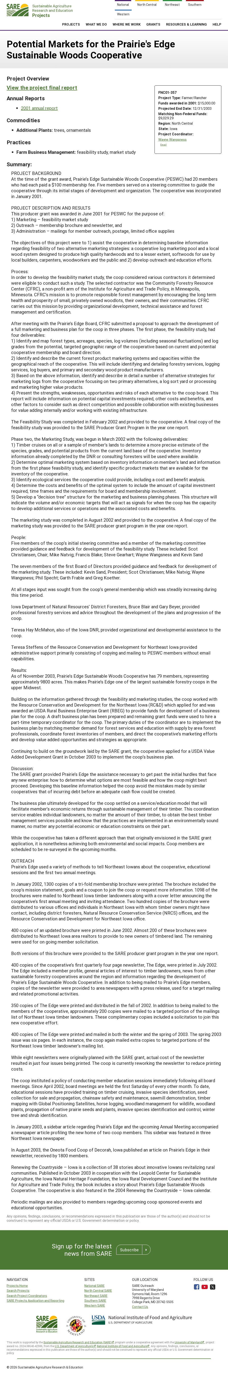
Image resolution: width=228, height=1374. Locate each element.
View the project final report (42, 87)
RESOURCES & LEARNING (186, 24)
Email (163, 144)
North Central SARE (98, 1290)
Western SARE (94, 1305)
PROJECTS (71, 24)
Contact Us (140, 1307)
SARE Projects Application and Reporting (35, 1300)
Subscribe (129, 1249)
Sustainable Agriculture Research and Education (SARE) (77, 1342)
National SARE (94, 1286)
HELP (217, 24)
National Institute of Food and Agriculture (122, 1346)
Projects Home (17, 1286)
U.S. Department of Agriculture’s (74, 1346)
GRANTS (153, 24)
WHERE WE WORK (126, 24)
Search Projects (18, 1290)
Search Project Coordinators (27, 1296)
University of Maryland (188, 1342)
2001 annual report (39, 108)
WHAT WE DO (96, 24)
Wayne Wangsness (172, 139)
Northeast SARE (96, 1296)
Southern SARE (95, 1300)
